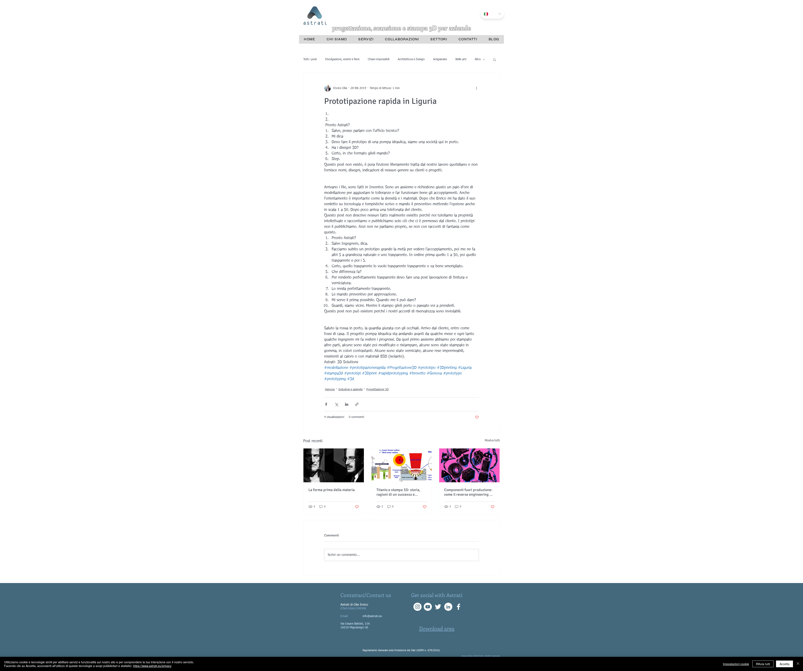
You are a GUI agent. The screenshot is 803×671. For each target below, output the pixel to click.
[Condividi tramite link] (357, 404)
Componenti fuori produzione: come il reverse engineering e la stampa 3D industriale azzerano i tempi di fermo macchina (468, 492)
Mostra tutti (492, 440)
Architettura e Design (411, 59)
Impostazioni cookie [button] (736, 664)
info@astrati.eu (372, 616)
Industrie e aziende (350, 389)
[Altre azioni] (476, 88)
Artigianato (440, 59)
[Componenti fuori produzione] (469, 465)
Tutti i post (310, 59)
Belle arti (460, 59)
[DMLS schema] (401, 465)
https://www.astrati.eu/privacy (152, 666)
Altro (478, 59)
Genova (330, 389)
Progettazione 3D (377, 389)
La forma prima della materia (331, 490)
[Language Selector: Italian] (492, 14)
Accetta (784, 664)
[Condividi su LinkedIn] (347, 404)
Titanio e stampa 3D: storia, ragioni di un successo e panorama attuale (398, 492)
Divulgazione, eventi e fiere (342, 59)
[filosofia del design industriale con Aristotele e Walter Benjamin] (333, 465)
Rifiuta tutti (763, 664)
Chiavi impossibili (378, 59)
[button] (494, 59)
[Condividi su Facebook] (326, 404)
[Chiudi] (797, 664)
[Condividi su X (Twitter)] (336, 404)
